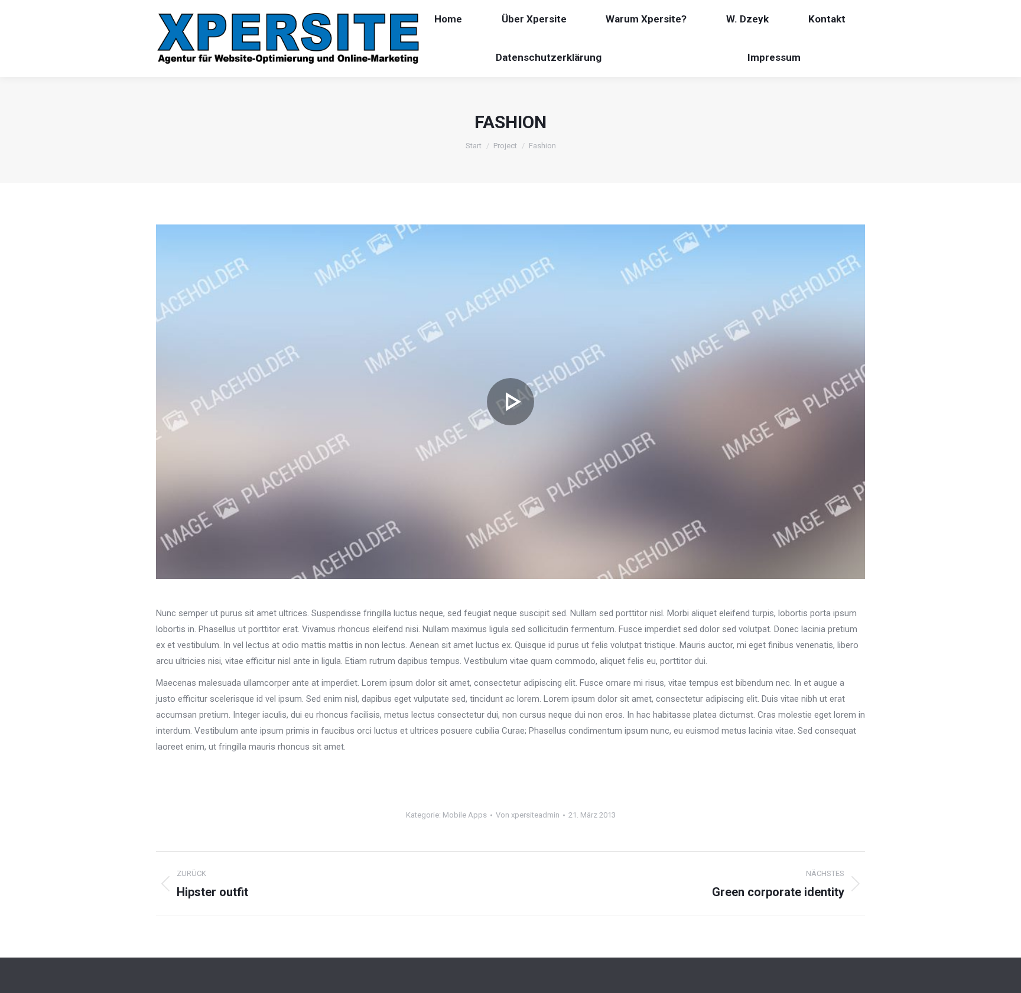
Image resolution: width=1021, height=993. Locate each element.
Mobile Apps (465, 814)
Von (528, 814)
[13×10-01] (510, 401)
